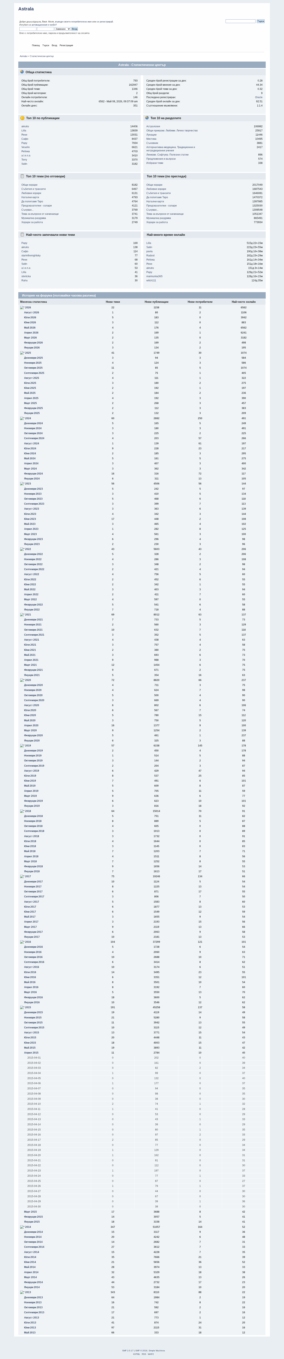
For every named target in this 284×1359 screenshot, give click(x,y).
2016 (28, 941)
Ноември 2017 (33, 886)
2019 (28, 745)
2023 (28, 483)
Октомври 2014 (33, 1241)
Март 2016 (30, 992)
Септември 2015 (34, 1027)
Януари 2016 (32, 1002)
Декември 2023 (33, 488)
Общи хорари (29, 184)
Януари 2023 (32, 544)
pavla (149, 251)
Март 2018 (30, 861)
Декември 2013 (33, 1297)
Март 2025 (30, 403)
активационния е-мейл (44, 24)
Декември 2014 (33, 1232)
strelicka (26, 276)
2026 (28, 307)
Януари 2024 (32, 478)
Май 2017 (30, 916)
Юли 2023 (30, 514)
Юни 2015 (30, 1042)
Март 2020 (30, 730)
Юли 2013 (30, 1322)
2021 (28, 614)
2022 (28, 549)
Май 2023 (30, 524)
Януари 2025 (32, 413)
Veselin (25, 147)
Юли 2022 (30, 579)
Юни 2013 (30, 1327)
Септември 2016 (34, 962)
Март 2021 (30, 664)
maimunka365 (154, 276)
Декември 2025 (33, 357)
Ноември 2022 (33, 559)
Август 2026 (31, 312)
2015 (28, 1007)
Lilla (23, 130)
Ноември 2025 (33, 362)
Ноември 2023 (33, 493)
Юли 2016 (30, 972)
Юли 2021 (30, 644)
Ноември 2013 (33, 1302)
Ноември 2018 (33, 821)
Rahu (24, 280)
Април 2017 (31, 921)
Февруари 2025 (33, 408)
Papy (24, 143)
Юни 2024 (30, 453)
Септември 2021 (34, 634)
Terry (24, 159)
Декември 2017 (33, 881)
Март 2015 (30, 1211)
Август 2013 (31, 1317)
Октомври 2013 (33, 1307)
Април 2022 (31, 594)
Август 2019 (31, 770)
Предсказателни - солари (36, 205)
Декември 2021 (33, 619)
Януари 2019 (32, 805)
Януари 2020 (32, 740)
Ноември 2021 (33, 624)
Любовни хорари (31, 193)
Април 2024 (31, 463)
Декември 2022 (33, 554)
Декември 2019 (33, 750)
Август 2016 (31, 967)
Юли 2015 (30, 1037)
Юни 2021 (30, 650)
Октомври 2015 (33, 1022)
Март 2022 (30, 599)
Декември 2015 (33, 1012)
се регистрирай (105, 21)
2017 (28, 876)
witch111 (151, 280)
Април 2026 (31, 332)
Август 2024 (31, 443)
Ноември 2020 (33, 690)
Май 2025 (30, 393)
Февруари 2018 (33, 866)
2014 (28, 1227)
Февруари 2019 (33, 800)
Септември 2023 (34, 503)
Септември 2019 (34, 765)
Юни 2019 (30, 780)
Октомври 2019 (33, 760)
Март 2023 (30, 534)
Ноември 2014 (33, 1236)
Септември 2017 (34, 896)
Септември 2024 (34, 438)
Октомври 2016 (33, 957)
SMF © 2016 (141, 1350)
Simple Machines (157, 1350)
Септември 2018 (34, 831)
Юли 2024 (30, 448)
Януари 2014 (32, 1287)
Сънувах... (27, 209)
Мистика (151, 138)
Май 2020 (30, 720)
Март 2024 (30, 468)
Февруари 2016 (33, 997)
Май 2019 (30, 785)
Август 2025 (31, 378)
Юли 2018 (30, 841)
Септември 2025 (34, 373)
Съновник (152, 143)
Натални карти (30, 197)
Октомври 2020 (33, 695)
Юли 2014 (30, 1257)
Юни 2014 (30, 1262)
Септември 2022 (34, 569)
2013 (28, 1292)
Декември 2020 (33, 685)
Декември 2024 (33, 423)
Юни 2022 (30, 584)
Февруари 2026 (33, 342)
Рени (24, 134)
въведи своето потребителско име (73, 21)
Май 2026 (30, 327)
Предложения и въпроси (161, 158)
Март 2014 (30, 1277)
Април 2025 (31, 398)
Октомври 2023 (33, 498)
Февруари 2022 (33, 604)
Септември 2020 (34, 700)
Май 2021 (30, 655)
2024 (28, 418)
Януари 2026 (32, 347)
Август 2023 (31, 508)
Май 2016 (30, 982)
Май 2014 (30, 1267)
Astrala (26, 8)
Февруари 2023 (33, 539)
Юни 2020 (30, 715)
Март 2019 (30, 795)
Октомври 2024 (33, 433)
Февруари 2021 (33, 669)
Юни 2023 (30, 519)
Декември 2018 (33, 816)
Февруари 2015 (33, 1216)
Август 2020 (31, 705)
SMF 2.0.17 (127, 1350)
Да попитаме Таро (32, 201)
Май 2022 (30, 589)
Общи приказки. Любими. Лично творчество (172, 130)
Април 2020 (31, 725)
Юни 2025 (30, 388)
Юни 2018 (30, 846)
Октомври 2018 (33, 826)
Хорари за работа (32, 222)
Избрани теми (154, 163)
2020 (28, 680)
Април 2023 (31, 529)
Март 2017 (30, 926)
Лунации (151, 134)
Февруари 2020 (33, 735)
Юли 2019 (30, 775)
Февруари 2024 (33, 473)
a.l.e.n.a (25, 155)
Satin (24, 163)
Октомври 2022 (33, 564)
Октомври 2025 (33, 367)
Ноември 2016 (33, 952)
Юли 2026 (30, 317)
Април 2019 (31, 790)
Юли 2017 (30, 906)
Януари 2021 (32, 675)
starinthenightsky (31, 255)
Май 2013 (30, 1332)
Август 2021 (31, 639)
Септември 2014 (34, 1246)
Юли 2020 (30, 710)
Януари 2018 (32, 871)
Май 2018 (30, 851)
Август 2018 (31, 836)
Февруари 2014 (33, 1282)
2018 (28, 811)
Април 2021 (31, 659)
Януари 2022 (32, 609)
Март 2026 (30, 337)
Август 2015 (31, 1032)
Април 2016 (31, 987)
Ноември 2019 (33, 755)
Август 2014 (31, 1252)
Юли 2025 (30, 383)
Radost (150, 255)
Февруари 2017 (33, 931)
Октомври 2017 (33, 891)
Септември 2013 (34, 1312)
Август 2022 (31, 574)
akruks (25, 126)
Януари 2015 (32, 1221)
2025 (28, 352)
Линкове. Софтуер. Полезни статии (167, 154)
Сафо (24, 138)
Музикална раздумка (33, 218)
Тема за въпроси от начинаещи (40, 213)
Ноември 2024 (33, 428)
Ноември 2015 (33, 1017)
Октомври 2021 (33, 629)
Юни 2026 (30, 322)
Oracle (259, 97)
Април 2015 (31, 1052)
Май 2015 (30, 1047)
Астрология (153, 126)
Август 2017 (31, 901)
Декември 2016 (33, 946)
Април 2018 (31, 856)
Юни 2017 (30, 911)
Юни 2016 (30, 977)
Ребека (25, 151)
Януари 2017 (32, 936)
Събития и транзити (33, 189)
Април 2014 (31, 1272)
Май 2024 (30, 458)
